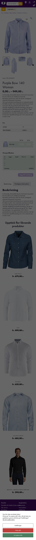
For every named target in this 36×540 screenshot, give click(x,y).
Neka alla (18, 530)
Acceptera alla (18, 535)
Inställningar (18, 525)
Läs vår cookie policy (9, 520)
